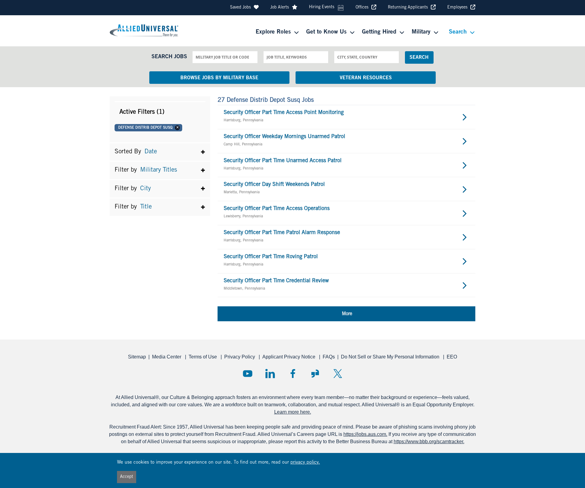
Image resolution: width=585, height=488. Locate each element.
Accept (126, 477)
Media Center (167, 356)
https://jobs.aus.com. (365, 434)
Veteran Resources (366, 78)
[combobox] (225, 57)
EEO (452, 356)
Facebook (293, 373)
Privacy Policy (240, 356)
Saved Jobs (240, 7)
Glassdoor (315, 373)
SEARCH (419, 57)
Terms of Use (203, 356)
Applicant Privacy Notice (289, 356)
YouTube (247, 373)
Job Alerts (279, 7)
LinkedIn (270, 373)
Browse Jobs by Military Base (219, 78)
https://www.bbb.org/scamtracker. (429, 441)
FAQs (329, 356)
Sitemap (137, 356)
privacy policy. (305, 462)
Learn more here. (292, 412)
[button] (160, 112)
